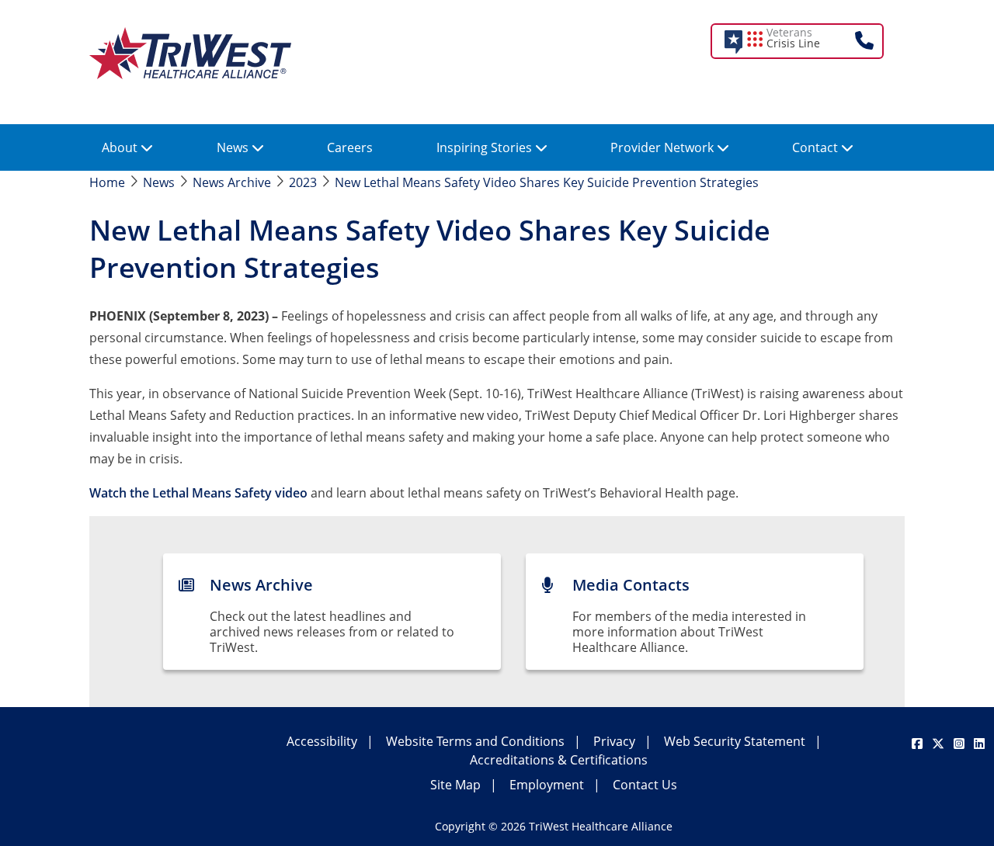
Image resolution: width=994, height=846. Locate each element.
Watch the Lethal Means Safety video (198, 492)
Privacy (614, 741)
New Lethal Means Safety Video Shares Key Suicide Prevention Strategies (547, 182)
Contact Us (645, 784)
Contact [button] (816, 147)
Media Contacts (631, 584)
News (159, 182)
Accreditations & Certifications (559, 759)
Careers (350, 147)
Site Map (455, 784)
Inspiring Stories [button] (485, 147)
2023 (303, 182)
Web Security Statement (734, 741)
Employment (546, 784)
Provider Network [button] (663, 147)
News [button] (234, 147)
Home (107, 182)
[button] (808, 41)
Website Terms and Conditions (475, 741)
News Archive (232, 182)
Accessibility (322, 741)
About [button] (121, 147)
